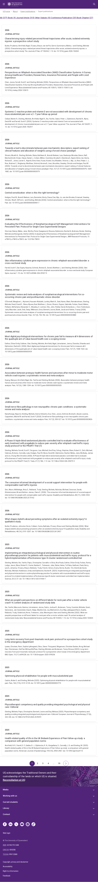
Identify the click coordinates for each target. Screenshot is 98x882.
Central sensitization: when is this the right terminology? (49, 193)
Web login (6, 833)
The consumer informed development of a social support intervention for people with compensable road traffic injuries (49, 485)
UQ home (6, 11)
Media (5, 790)
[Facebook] (5, 824)
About (15, 11)
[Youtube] (22, 824)
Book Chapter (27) (85, 18)
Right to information (10, 871)
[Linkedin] (10, 824)
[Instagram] (28, 824)
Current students (10, 802)
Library (6, 808)
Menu (4, 4)
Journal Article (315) (25, 18)
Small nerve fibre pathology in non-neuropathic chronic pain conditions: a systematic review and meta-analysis (49, 408)
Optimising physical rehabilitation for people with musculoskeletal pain (49, 674)
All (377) (4, 18)
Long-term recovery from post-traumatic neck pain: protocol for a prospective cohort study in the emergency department (49, 642)
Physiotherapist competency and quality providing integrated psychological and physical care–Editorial (49, 706)
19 (60, 764)
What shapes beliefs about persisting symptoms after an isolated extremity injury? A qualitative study (49, 520)
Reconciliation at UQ (14, 780)
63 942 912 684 (13, 845)
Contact (6, 814)
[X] (16, 824)
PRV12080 (13, 854)
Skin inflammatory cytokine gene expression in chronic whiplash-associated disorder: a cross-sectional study (49, 262)
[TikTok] (33, 824)
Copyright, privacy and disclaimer (15, 862)
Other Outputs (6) (43, 18)
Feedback (6, 876)
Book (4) (12, 18)
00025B (13, 850)
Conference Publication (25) (64, 18)
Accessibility (7, 866)
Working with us (10, 796)
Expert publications (28, 11)
